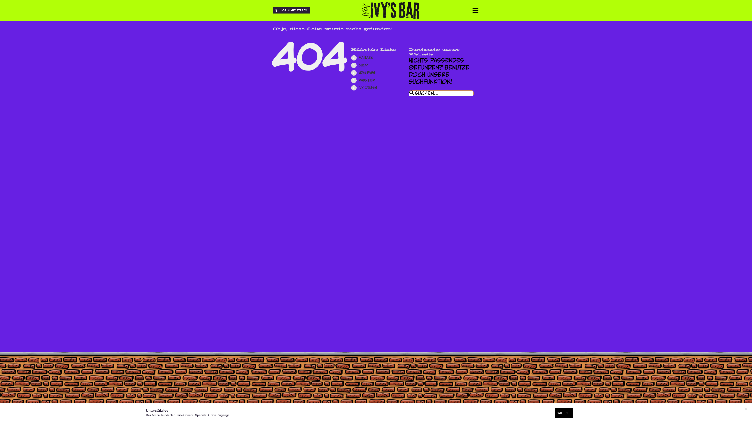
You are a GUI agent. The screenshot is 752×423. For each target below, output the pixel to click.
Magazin (366, 58)
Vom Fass (367, 73)
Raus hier (367, 80)
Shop (363, 65)
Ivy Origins (368, 88)
